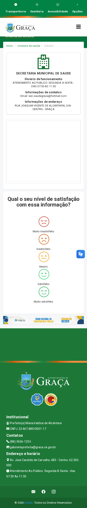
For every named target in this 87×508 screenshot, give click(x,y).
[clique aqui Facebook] (43, 491)
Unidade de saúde (29, 45)
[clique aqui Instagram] (53, 491)
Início (9, 45)
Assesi (28, 502)
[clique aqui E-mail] (33, 491)
